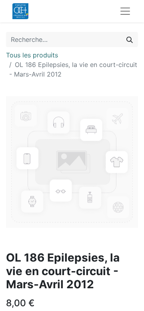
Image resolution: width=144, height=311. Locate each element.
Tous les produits (32, 55)
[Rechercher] (129, 39)
